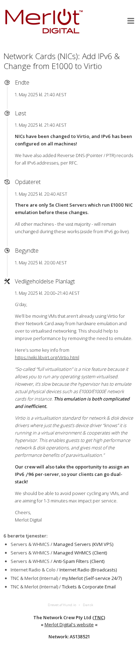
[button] (130, 21)
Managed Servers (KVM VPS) (83, 544)
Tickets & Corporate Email (89, 586)
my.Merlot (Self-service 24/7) (92, 578)
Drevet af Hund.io (62, 605)
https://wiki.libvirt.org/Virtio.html (47, 357)
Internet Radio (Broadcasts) (88, 569)
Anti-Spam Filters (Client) (78, 561)
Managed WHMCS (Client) (80, 552)
